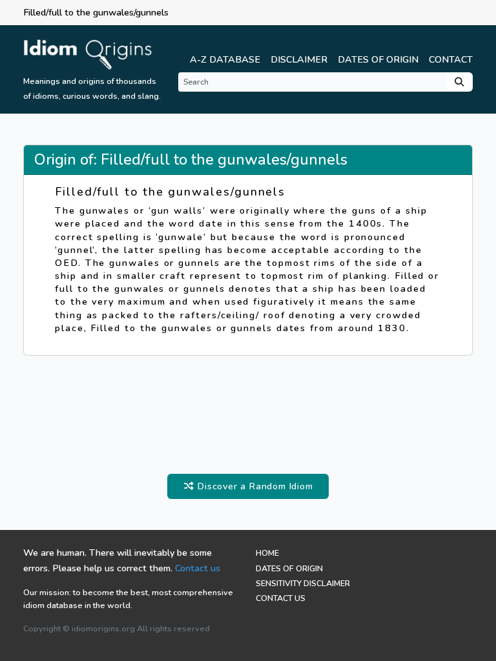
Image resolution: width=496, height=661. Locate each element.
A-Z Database (225, 59)
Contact (451, 59)
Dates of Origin (378, 59)
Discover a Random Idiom (253, 486)
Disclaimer (299, 59)
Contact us (197, 568)
